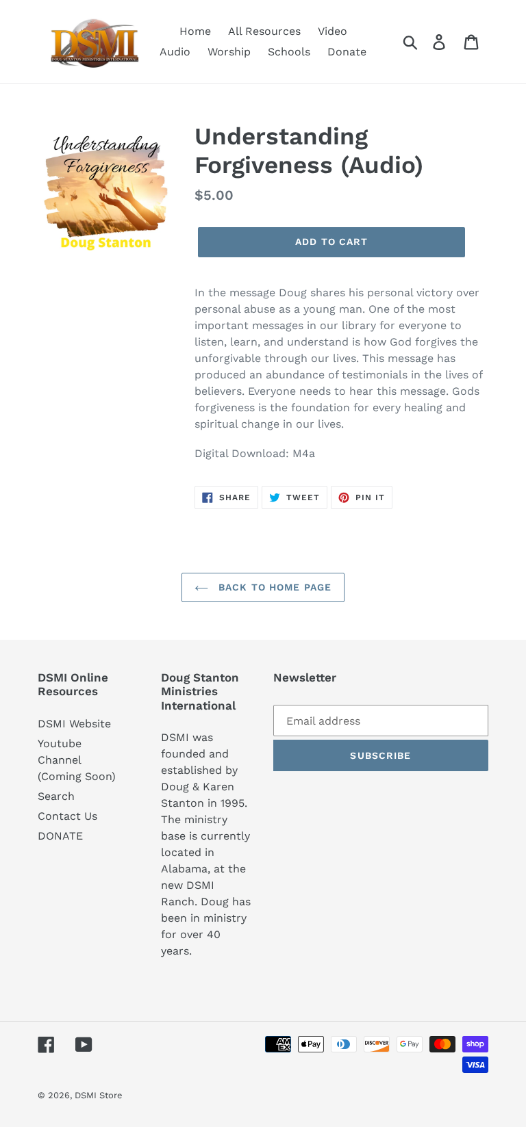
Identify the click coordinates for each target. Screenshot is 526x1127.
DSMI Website (74, 723)
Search (56, 796)
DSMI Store (99, 1095)
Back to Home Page (273, 587)
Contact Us (67, 815)
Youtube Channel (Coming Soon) (77, 760)
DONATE (60, 835)
